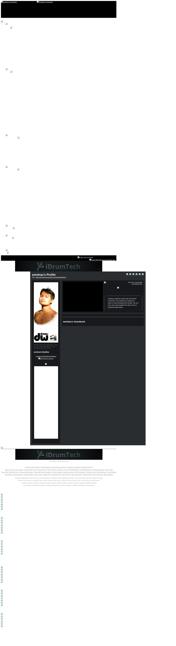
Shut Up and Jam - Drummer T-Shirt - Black (45, 549)
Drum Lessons (15, 172)
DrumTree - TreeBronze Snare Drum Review (46, 598)
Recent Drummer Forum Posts (21, 513)
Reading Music (74, 470)
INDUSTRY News (16, 155)
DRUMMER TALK (12, 138)
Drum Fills (5, 472)
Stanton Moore (29, 474)
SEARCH (14, 55)
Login (12, 30)
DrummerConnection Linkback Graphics (80, 467)
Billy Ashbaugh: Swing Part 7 (31, 577)
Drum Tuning (52, 470)
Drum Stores (15, 216)
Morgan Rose (56, 474)
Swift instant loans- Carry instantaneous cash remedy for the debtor (35, 523)
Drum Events (28, 470)
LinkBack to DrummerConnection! (21, 59)
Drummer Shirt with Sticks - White (35, 551)
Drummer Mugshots (17, 125)
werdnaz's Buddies (41, 352)
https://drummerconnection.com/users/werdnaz (51, 277)
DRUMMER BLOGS (17, 162)
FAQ (12, 64)
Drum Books (15, 221)
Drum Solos (14, 94)
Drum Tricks (109, 470)
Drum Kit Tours (15, 99)
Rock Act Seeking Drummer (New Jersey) (27, 528)
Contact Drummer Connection (20, 231)
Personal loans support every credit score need (29, 525)
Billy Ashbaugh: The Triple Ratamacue (40, 572)
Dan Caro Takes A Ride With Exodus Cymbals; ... (29, 502)
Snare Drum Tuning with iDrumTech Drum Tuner (50, 591)
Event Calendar (16, 189)
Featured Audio (15, 113)
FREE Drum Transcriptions (19, 89)
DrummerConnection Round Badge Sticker (45, 546)
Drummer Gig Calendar (18, 201)
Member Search (16, 245)
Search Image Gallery (18, 248)
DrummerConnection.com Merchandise (23, 45)
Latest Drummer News (16, 490)
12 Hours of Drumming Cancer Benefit (23, 130)
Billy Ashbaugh (102, 472)
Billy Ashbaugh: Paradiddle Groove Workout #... (49, 574)
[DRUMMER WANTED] (21, 520)
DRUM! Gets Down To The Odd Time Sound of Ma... (31, 504)
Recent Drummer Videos (17, 586)
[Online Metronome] (9, 253)
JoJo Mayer (8, 474)
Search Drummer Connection (20, 240)
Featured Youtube (16, 108)
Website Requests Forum (19, 233)
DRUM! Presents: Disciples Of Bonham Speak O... (30, 499)
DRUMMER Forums (17, 140)
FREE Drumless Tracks (18, 81)
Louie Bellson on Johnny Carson (34, 614)
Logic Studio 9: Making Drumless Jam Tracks (46, 593)
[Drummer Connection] (9, 2)
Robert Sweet (87, 474)
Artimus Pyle (47, 474)
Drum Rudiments (85, 470)
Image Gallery (15, 121)
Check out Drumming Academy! (46, 356)
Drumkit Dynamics (98, 470)
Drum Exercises (68, 472)
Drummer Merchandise (32, 467)
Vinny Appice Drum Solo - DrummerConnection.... (51, 595)
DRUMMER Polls (16, 179)
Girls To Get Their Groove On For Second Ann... (29, 497)
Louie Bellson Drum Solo (27, 619)
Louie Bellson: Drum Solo (28, 624)
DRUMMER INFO (11, 169)
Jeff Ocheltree (108, 474)
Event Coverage (16, 196)
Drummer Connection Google (20, 243)
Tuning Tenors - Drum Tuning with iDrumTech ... (49, 600)
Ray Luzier (38, 474)
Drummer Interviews (26, 472)
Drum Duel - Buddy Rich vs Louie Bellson (43, 616)
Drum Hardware (80, 472)
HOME (8, 28)
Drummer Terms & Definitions (20, 206)
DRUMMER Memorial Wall (19, 184)
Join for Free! (15, 35)
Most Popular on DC (17, 50)
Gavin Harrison (18, 474)
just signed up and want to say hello (25, 518)
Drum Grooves (57, 472)
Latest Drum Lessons (15, 562)
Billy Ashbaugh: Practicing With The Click (42, 570)
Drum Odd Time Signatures (43, 472)
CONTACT (9, 228)
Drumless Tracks (62, 470)
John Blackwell (98, 474)
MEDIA (8, 72)
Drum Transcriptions (40, 470)
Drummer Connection (37, 33)
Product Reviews (16, 211)
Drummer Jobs (91, 472)
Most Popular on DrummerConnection (53, 467)
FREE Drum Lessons (17, 74)
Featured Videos (16, 103)
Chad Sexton (112, 472)
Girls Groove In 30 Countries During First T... (28, 494)
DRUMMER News (16, 150)
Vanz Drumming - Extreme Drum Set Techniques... (51, 541)
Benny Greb (66, 474)
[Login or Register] (102, 260)
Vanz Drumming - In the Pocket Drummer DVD (48, 544)
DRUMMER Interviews (18, 145)
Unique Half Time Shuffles (28, 567)
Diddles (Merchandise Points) (20, 40)
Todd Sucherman (76, 474)
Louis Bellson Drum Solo (27, 621)
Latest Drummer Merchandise (21, 537)
